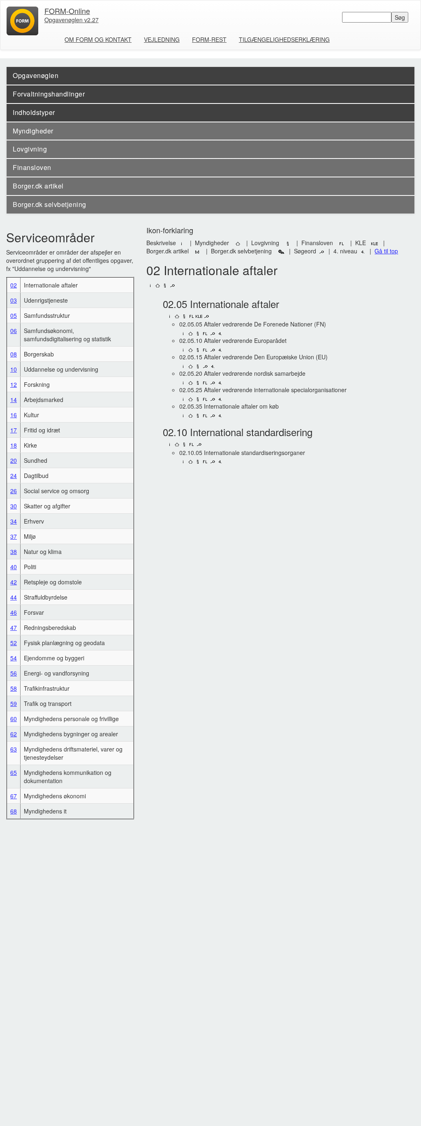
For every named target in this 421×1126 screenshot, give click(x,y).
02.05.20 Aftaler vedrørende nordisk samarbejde (242, 373)
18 (13, 445)
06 (13, 330)
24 (13, 475)
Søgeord (306, 251)
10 (13, 369)
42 (13, 582)
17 (13, 430)
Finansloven (32, 167)
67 (13, 796)
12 (13, 384)
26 (13, 491)
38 (13, 551)
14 (13, 399)
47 (13, 627)
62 (13, 734)
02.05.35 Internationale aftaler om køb (229, 406)
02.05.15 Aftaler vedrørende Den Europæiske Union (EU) (253, 357)
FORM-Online (71, 13)
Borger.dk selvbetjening (49, 204)
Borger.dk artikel (38, 186)
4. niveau (346, 251)
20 (13, 460)
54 (13, 658)
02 (13, 285)
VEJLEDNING (162, 39)
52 (13, 643)
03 (13, 300)
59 (13, 703)
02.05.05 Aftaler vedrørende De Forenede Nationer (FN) (252, 324)
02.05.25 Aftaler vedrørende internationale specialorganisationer (263, 390)
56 (13, 673)
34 (13, 521)
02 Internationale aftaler (212, 270)
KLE (363, 243)
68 (13, 811)
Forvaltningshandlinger (49, 94)
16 (13, 415)
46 (13, 612)
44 (13, 597)
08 (13, 354)
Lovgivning (30, 149)
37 (13, 536)
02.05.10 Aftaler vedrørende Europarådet (233, 340)
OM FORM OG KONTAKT (98, 39)
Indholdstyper (34, 112)
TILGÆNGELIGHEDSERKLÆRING (284, 39)
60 (13, 719)
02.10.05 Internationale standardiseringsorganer (242, 452)
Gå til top (386, 251)
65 (13, 772)
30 (13, 506)
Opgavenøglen (35, 75)
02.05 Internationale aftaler (221, 304)
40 (13, 567)
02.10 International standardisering (237, 432)
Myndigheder (33, 131)
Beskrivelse (162, 243)
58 (13, 688)
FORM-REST (209, 39)
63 (13, 749)
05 (13, 315)
